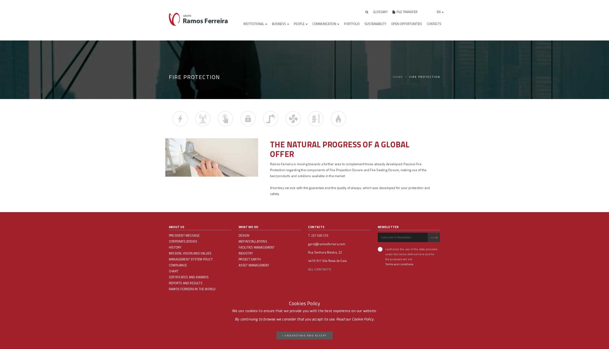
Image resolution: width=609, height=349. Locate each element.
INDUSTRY (246, 253)
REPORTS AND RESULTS (185, 283)
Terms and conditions (399, 264)
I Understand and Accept (304, 335)
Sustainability (375, 23)
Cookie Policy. (363, 319)
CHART (173, 271)
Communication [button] (324, 23)
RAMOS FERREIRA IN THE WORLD (192, 289)
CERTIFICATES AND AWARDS (189, 277)
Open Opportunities (406, 23)
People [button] (299, 23)
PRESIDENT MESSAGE (184, 235)
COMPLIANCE (178, 265)
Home (398, 77)
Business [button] (279, 23)
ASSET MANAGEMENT (254, 265)
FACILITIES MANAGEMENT (257, 247)
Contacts (434, 23)
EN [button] (439, 12)
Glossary (380, 12)
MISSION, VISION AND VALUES (190, 253)
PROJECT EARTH (250, 259)
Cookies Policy (304, 303)
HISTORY (175, 247)
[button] (367, 12)
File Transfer (406, 12)
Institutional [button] (254, 23)
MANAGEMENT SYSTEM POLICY (191, 259)
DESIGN (244, 235)
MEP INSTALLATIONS (253, 241)
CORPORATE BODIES (183, 241)
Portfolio (352, 23)
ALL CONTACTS (319, 269)
